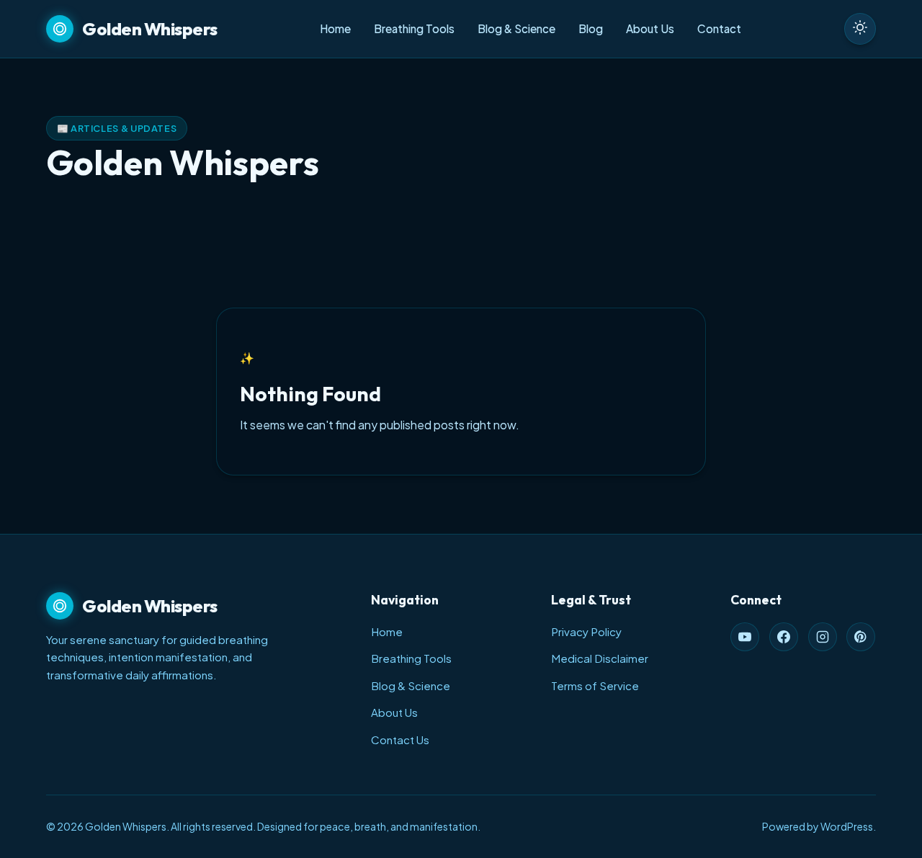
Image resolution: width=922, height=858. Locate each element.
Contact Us (400, 739)
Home (335, 28)
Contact (719, 28)
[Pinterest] (860, 636)
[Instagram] (822, 636)
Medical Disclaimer (599, 658)
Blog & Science (516, 28)
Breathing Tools (414, 28)
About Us (650, 28)
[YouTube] (744, 636)
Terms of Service (595, 685)
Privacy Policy (586, 631)
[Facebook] (783, 636)
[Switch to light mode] (860, 29)
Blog (590, 28)
